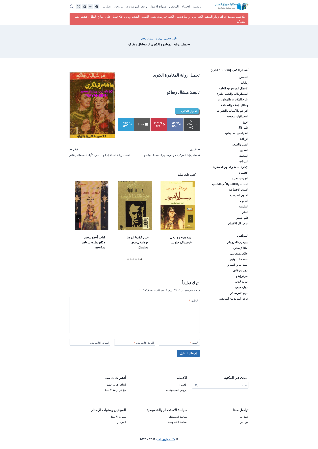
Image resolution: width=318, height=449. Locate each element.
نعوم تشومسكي (239, 293)
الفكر (245, 212)
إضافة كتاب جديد (116, 384)
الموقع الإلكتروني (99, 342)
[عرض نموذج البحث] (72, 6)
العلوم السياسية (239, 195)
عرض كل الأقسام (238, 223)
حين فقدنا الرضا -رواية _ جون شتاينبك (138, 242)
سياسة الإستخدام (177, 416)
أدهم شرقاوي (240, 270)
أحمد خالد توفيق (239, 259)
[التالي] (78, 219)
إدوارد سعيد (241, 287)
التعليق (193, 300)
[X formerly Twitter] (78, 6)
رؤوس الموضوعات (136, 6)
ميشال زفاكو (147, 38)
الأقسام (186, 6)
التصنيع (244, 150)
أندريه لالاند (241, 281)
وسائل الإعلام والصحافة (234, 105)
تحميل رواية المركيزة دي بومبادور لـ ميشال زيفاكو (172, 152)
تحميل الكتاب (188, 111)
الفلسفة (243, 206)
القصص (243, 77)
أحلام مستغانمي (239, 253)
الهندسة (243, 155)
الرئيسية (197, 6)
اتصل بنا (107, 6)
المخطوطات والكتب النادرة (232, 93)
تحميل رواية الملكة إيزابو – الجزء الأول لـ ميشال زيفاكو (100, 152)
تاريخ (245, 122)
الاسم (194, 342)
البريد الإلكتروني (144, 342)
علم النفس (242, 217)
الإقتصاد (243, 172)
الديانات (243, 161)
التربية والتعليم (240, 178)
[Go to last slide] (190, 219)
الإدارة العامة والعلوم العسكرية (230, 167)
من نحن (118, 6)
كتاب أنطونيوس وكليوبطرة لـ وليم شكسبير (94, 242)
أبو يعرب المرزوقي (237, 242)
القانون (244, 200)
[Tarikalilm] (96, 6)
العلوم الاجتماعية (238, 189)
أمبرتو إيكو (242, 276)
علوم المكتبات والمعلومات (233, 99)
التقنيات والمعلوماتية (236, 133)
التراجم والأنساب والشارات (232, 110)
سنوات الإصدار (158, 6)
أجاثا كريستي (240, 248)
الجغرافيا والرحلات (237, 116)
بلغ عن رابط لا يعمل (115, 390)
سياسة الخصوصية (177, 422)
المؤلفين (174, 6)
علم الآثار (243, 127)
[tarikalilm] (90, 6)
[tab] (141, 259)
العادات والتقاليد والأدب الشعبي (230, 184)
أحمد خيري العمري (237, 264)
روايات (159, 38)
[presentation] (177, 205)
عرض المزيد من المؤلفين (233, 298)
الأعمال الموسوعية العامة (233, 88)
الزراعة (244, 138)
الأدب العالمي (170, 38)
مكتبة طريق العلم (165, 439)
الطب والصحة (240, 144)
